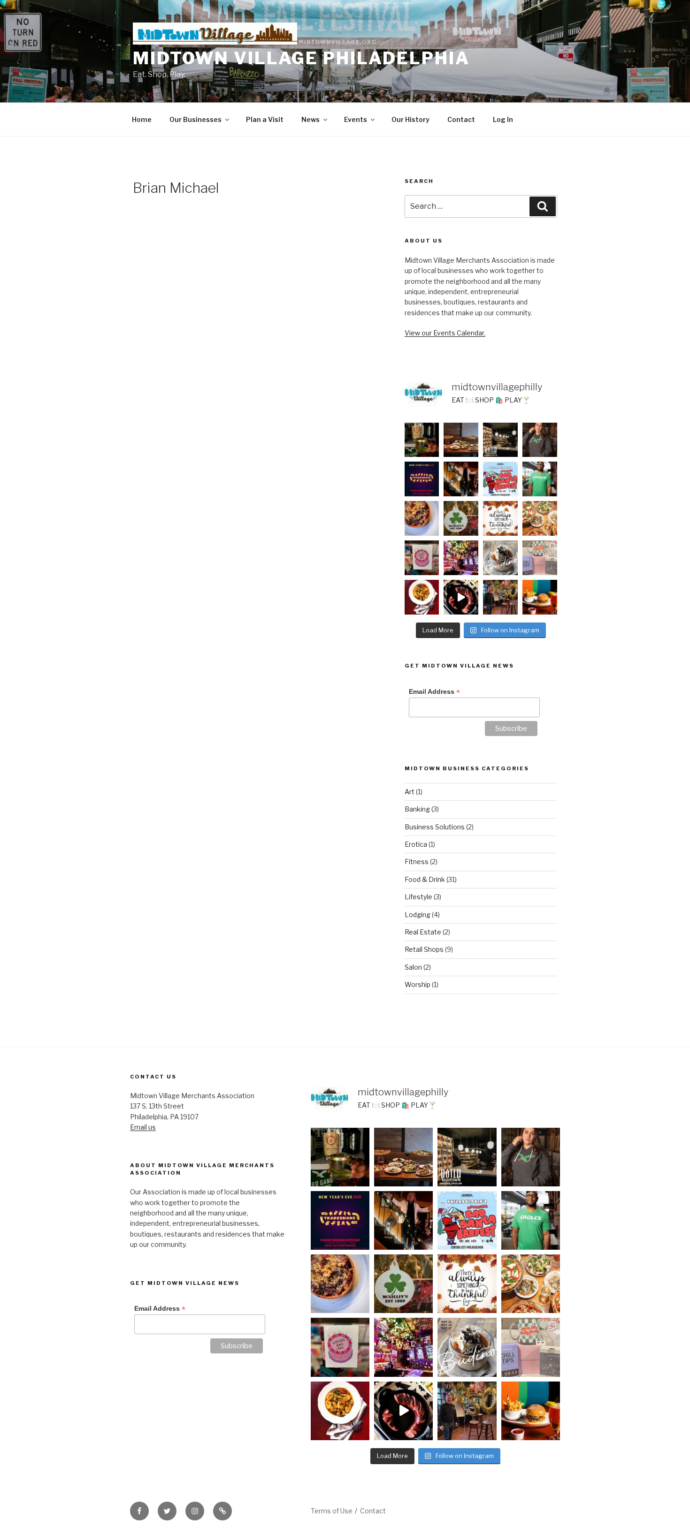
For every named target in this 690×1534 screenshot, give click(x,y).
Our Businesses (195, 119)
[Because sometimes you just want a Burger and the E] (539, 597)
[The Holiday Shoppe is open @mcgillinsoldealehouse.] (461, 518)
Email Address (434, 691)
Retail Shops (424, 949)
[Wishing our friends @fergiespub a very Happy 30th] (461, 479)
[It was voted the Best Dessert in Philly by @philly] (500, 557)
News (310, 119)
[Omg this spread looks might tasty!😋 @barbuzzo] (461, 440)
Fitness (417, 862)
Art (409, 792)
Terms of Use (332, 1511)
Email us (143, 1127)
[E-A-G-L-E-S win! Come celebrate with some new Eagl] (539, 479)
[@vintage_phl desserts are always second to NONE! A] (422, 518)
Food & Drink (425, 879)
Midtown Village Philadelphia (301, 58)
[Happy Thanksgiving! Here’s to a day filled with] (500, 518)
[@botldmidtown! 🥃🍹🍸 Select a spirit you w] (422, 440)
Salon (413, 967)
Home (142, 119)
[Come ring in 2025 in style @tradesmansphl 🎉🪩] (422, 479)
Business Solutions (435, 827)
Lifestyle (418, 897)
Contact (461, 119)
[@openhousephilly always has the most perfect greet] (422, 557)
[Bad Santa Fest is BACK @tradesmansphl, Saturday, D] (500, 479)
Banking (417, 809)
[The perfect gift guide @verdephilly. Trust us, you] (539, 557)
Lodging (417, 915)
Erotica (416, 844)
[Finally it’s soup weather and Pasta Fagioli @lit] (422, 597)
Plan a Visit (265, 119)
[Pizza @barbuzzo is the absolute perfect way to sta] (539, 518)
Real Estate (423, 932)
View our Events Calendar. (445, 333)
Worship (417, 984)
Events (355, 119)
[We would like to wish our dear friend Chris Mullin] (500, 597)
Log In (503, 119)
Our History (410, 119)
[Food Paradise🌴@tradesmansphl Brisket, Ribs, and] (461, 597)
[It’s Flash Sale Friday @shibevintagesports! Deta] (539, 440)
